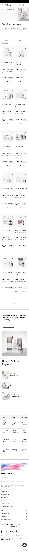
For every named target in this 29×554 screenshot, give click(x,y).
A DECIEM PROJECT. (5, 539)
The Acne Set (6, 146)
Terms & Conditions (5, 537)
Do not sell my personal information (9, 538)
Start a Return (5, 494)
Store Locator (5, 503)
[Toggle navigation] (2, 5)
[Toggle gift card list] (26, 510)
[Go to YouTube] (11, 531)
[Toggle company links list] (26, 516)
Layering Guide (14, 375)
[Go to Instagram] (6, 531)
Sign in (3, 500)
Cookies (20, 538)
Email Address (5, 477)
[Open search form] (15, 5)
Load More (14, 303)
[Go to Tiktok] (16, 531)
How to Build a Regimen (10, 363)
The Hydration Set (6, 422)
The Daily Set (19, 146)
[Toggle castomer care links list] (26, 513)
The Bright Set (6, 230)
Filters (7, 40)
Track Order (4, 497)
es (14, 526)
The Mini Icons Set (7, 188)
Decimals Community (7, 506)
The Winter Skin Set (21, 188)
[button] (24, 545)
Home (3, 9)
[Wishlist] (12, 47)
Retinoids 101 (13, 386)
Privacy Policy (14, 485)
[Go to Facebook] (1, 531)
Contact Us (7, 486)
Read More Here (9, 326)
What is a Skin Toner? (15, 396)
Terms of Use (20, 485)
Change (18, 524)
